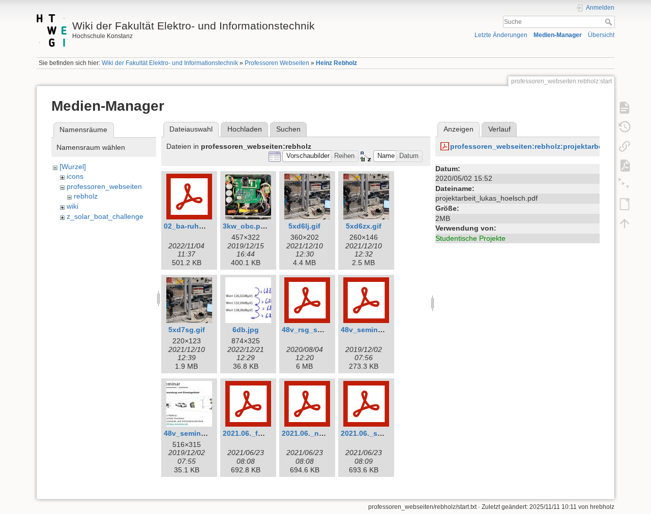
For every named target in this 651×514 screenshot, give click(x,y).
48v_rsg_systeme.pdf (319, 330)
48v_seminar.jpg (192, 433)
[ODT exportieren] (624, 204)
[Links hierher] (624, 146)
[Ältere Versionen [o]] (624, 127)
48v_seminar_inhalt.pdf (381, 330)
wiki (72, 206)
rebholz (86, 196)
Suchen (288, 129)
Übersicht (601, 35)
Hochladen (244, 129)
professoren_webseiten (104, 186)
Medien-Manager (558, 35)
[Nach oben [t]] (624, 223)
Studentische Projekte (470, 238)
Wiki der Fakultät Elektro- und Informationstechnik (170, 63)
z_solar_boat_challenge (105, 216)
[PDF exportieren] (624, 165)
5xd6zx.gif (363, 226)
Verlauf (499, 129)
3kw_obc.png (246, 226)
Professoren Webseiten (277, 63)
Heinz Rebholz (336, 63)
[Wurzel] (73, 167)
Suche (609, 21)
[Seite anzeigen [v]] (624, 107)
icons (75, 176)
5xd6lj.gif (304, 226)
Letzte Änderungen (501, 35)
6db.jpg (245, 330)
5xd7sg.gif (186, 330)
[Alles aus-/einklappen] (624, 185)
